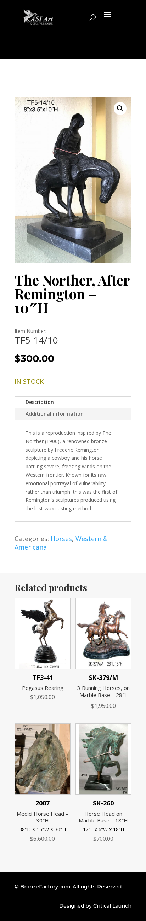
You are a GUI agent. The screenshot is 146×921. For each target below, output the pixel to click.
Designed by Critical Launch (95, 906)
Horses (61, 538)
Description (40, 402)
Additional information (55, 413)
